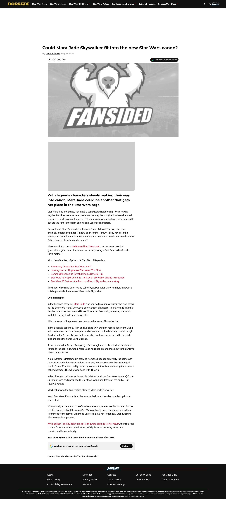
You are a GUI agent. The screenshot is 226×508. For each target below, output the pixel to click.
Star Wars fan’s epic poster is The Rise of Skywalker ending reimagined (88, 277)
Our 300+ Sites (143, 474)
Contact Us (163, 4)
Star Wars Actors (101, 4)
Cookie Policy (143, 479)
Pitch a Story (53, 479)
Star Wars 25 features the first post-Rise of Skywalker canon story (85, 281)
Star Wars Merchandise (123, 4)
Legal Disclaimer (170, 479)
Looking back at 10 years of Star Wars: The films (76, 270)
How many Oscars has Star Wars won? (71, 266)
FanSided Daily (169, 474)
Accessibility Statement (59, 484)
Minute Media (33, 491)
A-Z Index (87, 484)
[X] (210, 4)
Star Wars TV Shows (78, 4)
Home (50, 456)
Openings (87, 474)
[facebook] (204, 4)
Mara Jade (79, 304)
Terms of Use (114, 479)
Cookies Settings (116, 484)
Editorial (143, 4)
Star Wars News (39, 4)
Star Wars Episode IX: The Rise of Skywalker (77, 456)
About (152, 4)
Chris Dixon (52, 53)
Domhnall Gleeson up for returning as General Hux (77, 274)
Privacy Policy (89, 479)
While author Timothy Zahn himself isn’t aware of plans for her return (83, 423)
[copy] (64, 59)
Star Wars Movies (58, 4)
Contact (111, 474)
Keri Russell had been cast (85, 246)
